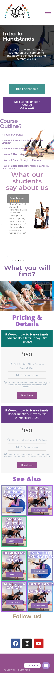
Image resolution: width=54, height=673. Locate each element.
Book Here (27, 395)
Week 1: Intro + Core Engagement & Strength (22, 141)
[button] (27, 89)
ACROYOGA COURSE (14, 586)
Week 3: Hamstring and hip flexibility (24, 154)
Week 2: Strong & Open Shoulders (22, 148)
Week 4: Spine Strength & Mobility (22, 160)
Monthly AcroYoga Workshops (14, 523)
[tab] (27, 135)
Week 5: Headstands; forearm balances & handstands (25, 167)
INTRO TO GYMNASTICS (40, 555)
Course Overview (13, 134)
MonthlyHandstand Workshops (14, 492)
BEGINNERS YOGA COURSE (14, 556)
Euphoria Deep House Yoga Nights (39, 492)
